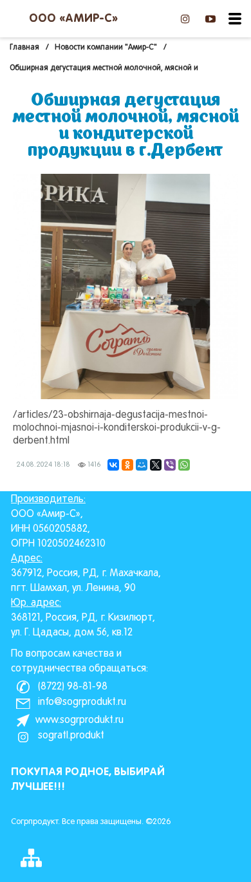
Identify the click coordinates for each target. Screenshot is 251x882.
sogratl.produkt (69, 735)
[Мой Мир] (141, 465)
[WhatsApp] (184, 465)
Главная (24, 48)
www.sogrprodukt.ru (79, 720)
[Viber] (170, 465)
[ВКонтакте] (113, 465)
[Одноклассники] (127, 465)
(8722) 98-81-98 (71, 686)
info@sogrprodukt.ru (80, 702)
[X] (156, 465)
